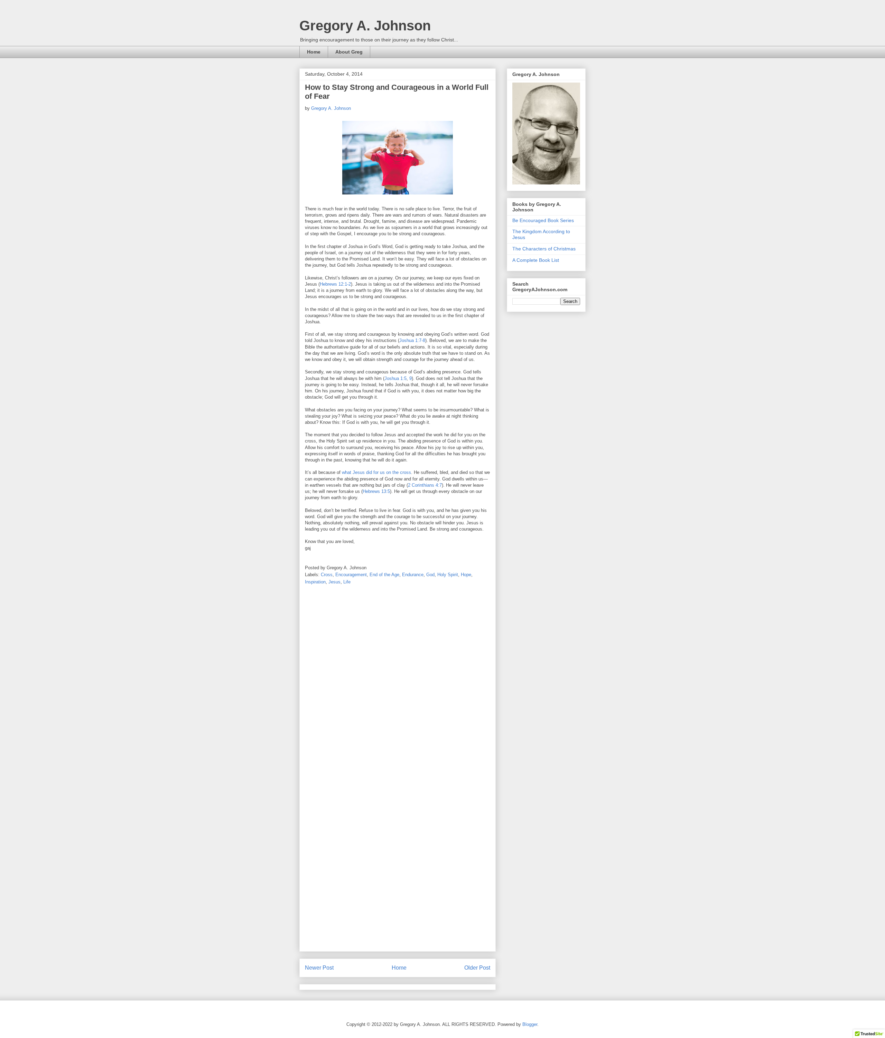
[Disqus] (397, 681)
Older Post (477, 968)
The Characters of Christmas (544, 248)
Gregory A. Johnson (365, 25)
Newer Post (319, 968)
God (430, 574)
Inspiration (315, 581)
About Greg (349, 52)
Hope (466, 574)
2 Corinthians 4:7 (425, 485)
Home (313, 52)
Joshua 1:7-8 (412, 340)
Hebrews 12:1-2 (335, 284)
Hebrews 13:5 (376, 491)
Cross (327, 574)
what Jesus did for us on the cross (376, 472)
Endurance (412, 574)
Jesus (334, 581)
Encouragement (351, 574)
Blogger (529, 1024)
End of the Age (384, 574)
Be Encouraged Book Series (543, 220)
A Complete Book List (535, 260)
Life (347, 581)
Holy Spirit (447, 574)
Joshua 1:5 (395, 378)
